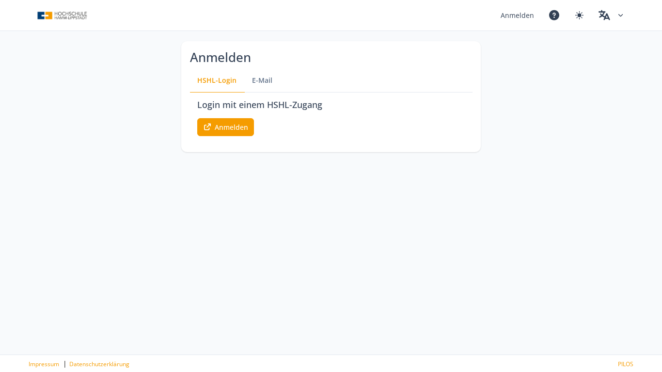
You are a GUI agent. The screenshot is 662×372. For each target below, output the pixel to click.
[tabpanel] (331, 117)
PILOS (625, 364)
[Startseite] (62, 15)
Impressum (44, 364)
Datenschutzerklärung (99, 364)
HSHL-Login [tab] (216, 80)
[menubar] (562, 15)
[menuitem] (517, 15)
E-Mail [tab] (262, 80)
